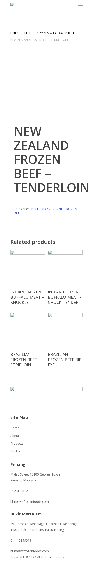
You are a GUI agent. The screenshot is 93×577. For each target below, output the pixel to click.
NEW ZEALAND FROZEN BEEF (55, 33)
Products (16, 443)
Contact (16, 451)
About (14, 436)
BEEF (27, 33)
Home (14, 33)
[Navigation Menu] (80, 5)
